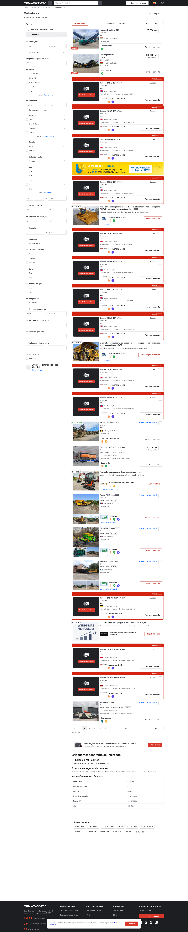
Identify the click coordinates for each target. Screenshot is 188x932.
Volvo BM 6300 (132, 827)
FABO (84, 763)
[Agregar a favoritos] (160, 31)
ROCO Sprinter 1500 (108, 55)
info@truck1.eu (145, 910)
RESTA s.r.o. (113, 516)
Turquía (144, 772)
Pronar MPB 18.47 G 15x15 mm (112, 447)
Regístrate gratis (153, 634)
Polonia (128, 772)
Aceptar (132, 924)
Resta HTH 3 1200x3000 (109, 495)
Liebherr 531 (140, 832)
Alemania (75, 772)
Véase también (81, 822)
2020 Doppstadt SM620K (110, 139)
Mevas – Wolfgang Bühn (117, 217)
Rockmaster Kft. (106, 46)
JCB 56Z (120, 827)
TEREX (108, 763)
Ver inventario (154, 484)
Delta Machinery (106, 718)
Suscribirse (155, 745)
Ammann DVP (91, 831)
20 (156, 23)
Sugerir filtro (37, 370)
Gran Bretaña (110, 772)
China (92, 772)
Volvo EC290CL (93, 827)
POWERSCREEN (99, 763)
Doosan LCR (79, 831)
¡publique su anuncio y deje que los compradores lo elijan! (123, 623)
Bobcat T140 (104, 831)
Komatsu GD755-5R (147, 827)
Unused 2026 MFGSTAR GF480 (112, 598)
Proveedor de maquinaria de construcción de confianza (122, 472)
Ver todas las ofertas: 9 (108, 523)
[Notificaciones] (117, 3)
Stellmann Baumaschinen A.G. (111, 438)
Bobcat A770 (117, 831)
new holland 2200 (107, 827)
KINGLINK (89, 763)
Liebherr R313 (79, 827)
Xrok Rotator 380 (107, 702)
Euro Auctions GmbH (115, 614)
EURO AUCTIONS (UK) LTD (116, 99)
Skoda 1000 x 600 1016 (109, 422)
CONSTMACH (76, 763)
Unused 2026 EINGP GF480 (111, 83)
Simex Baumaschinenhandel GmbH (121, 482)
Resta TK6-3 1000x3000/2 (110, 528)
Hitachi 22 (128, 831)
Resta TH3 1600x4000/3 (109, 561)
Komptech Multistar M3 (109, 30)
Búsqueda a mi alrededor (38, 110)
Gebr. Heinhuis (106, 463)
